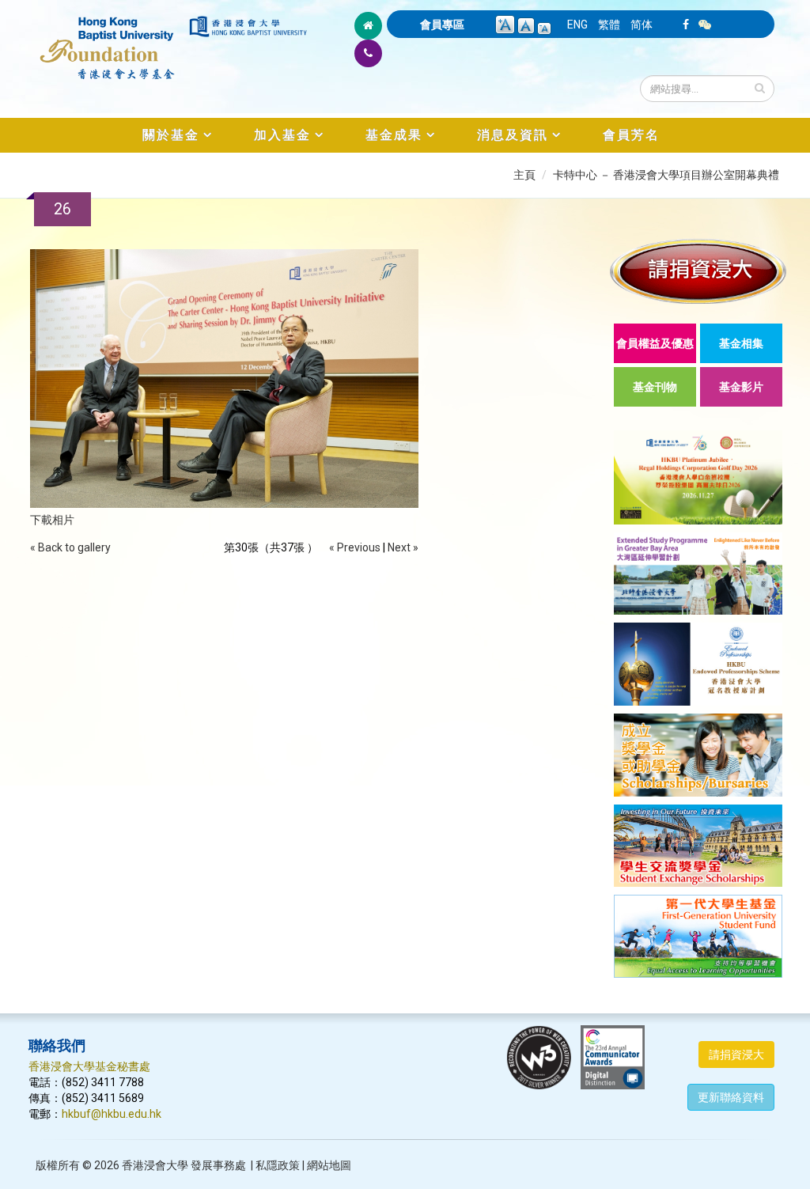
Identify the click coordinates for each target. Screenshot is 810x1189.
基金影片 (741, 387)
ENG (577, 24)
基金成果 (393, 134)
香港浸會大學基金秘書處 (89, 1066)
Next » (403, 547)
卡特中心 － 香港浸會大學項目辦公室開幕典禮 (666, 175)
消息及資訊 (512, 134)
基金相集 (741, 343)
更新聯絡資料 (731, 1097)
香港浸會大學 (155, 1165)
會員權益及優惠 (655, 343)
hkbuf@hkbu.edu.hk (111, 1114)
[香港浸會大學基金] (108, 39)
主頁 (524, 175)
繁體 (609, 24)
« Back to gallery (70, 547)
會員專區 (442, 24)
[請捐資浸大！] (698, 271)
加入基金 (282, 134)
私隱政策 (277, 1165)
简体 (641, 24)
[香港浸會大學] (248, 26)
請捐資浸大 (736, 1054)
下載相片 (52, 519)
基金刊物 (655, 387)
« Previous (354, 547)
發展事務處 (218, 1165)
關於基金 (170, 134)
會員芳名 (631, 134)
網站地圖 (329, 1165)
